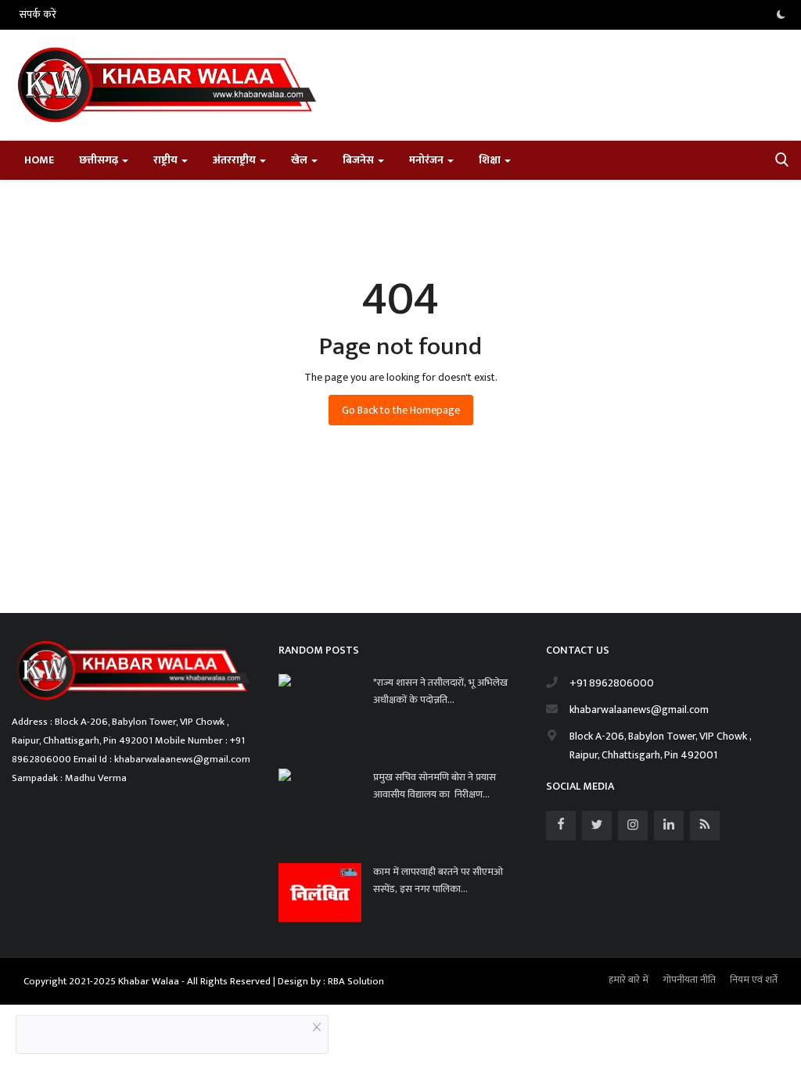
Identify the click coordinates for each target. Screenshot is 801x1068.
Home (39, 160)
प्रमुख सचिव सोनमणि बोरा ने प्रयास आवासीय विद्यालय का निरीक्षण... (434, 786)
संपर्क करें (38, 14)
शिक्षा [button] (491, 160)
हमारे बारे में (628, 979)
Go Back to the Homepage (401, 410)
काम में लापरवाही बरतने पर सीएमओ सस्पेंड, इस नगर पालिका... (438, 880)
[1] (780, 15)
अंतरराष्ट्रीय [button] (235, 160)
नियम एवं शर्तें (754, 979)
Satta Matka (39, 580)
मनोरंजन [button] (427, 160)
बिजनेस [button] (359, 160)
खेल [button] (300, 160)
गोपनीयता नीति (689, 979)
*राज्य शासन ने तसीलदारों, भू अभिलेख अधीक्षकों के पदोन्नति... (440, 691)
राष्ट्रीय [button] (166, 160)
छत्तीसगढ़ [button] (99, 160)
